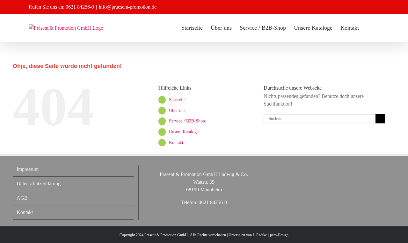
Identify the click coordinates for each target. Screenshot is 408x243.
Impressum (28, 169)
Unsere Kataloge (184, 131)
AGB (22, 198)
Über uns (177, 110)
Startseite (177, 99)
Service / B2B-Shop (187, 121)
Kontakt (176, 142)
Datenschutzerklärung (39, 183)
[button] (369, 27)
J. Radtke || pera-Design (270, 235)
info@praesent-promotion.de (128, 7)
